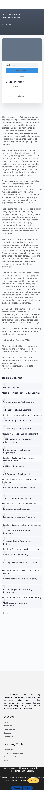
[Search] (39, 4)
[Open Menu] (4, 4)
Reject (27, 788)
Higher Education (11, 14)
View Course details (11, 17)
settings (33, 780)
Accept (17, 788)
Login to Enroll (22, 70)
